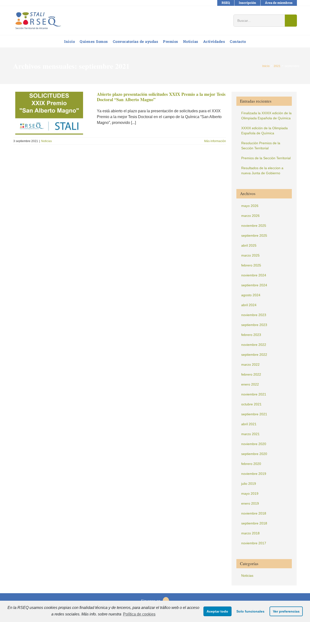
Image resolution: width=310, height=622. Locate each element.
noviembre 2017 (253, 543)
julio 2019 (248, 483)
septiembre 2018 (254, 523)
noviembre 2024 (253, 275)
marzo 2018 (250, 533)
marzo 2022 (250, 364)
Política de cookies (139, 614)
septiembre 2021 (254, 414)
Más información (215, 141)
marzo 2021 (250, 434)
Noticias (46, 141)
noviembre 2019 (253, 474)
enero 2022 (250, 384)
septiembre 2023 (254, 325)
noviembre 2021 (253, 394)
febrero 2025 (251, 265)
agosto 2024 (250, 295)
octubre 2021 (251, 404)
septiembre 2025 (254, 235)
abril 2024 (248, 305)
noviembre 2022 (253, 345)
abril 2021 (248, 424)
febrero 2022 (251, 374)
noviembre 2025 (253, 226)
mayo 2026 (249, 206)
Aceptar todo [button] (217, 611)
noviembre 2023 (253, 315)
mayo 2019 (249, 493)
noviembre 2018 (253, 513)
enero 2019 (250, 503)
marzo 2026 (250, 216)
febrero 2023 (251, 335)
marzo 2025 (250, 255)
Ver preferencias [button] (286, 611)
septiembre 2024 (254, 285)
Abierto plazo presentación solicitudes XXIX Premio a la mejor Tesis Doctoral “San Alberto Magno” (161, 97)
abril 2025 (248, 245)
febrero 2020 (251, 464)
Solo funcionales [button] (250, 611)
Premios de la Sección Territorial (266, 158)
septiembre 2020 (254, 454)
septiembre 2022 (254, 355)
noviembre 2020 (253, 444)
